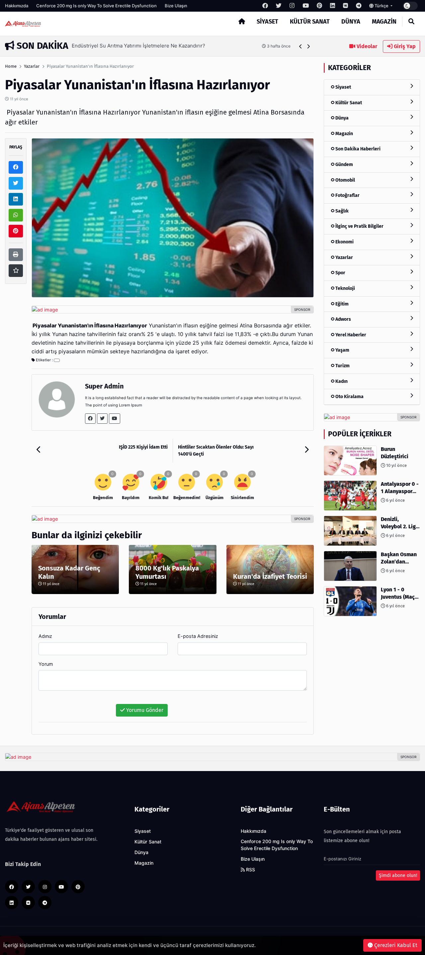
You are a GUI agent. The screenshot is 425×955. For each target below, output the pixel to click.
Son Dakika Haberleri (357, 149)
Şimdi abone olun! (398, 875)
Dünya (350, 21)
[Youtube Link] (114, 418)
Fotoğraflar (347, 195)
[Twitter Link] (102, 418)
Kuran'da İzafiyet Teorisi (270, 576)
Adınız (45, 636)
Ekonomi (344, 242)
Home (11, 66)
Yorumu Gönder (144, 710)
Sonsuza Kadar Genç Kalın (69, 572)
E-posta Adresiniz (198, 636)
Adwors (342, 319)
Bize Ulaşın (176, 5)
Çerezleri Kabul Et (395, 945)
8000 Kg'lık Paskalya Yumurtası (167, 572)
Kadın (341, 381)
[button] (300, 46)
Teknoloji (344, 288)
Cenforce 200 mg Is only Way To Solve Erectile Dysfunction (96, 5)
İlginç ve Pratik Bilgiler (358, 226)
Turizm (342, 366)
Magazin (384, 21)
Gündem (343, 164)
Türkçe (381, 5)
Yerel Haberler (350, 335)
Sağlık (341, 211)
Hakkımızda (16, 5)
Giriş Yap (404, 46)
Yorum (46, 664)
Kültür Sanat (310, 21)
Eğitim (341, 304)
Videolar (366, 46)
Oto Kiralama (349, 396)
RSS (250, 869)
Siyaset (267, 21)
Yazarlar (32, 66)
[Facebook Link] (90, 418)
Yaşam (341, 350)
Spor (339, 273)
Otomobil (344, 180)
